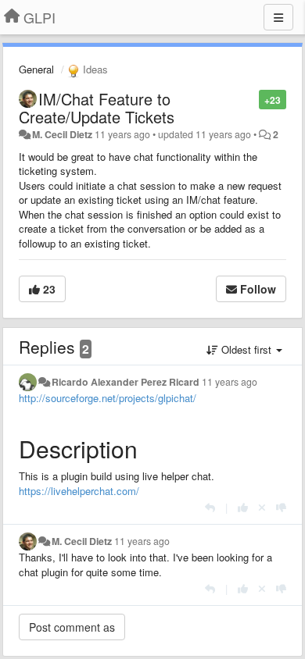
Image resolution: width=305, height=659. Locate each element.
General (36, 69)
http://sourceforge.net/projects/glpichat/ (107, 397)
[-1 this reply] (281, 507)
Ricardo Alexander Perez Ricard (125, 382)
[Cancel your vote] (262, 507)
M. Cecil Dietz (62, 134)
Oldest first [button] (246, 349)
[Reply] (210, 507)
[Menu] (278, 17)
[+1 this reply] (243, 507)
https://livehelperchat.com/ (79, 490)
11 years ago (229, 382)
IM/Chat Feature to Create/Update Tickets (96, 107)
